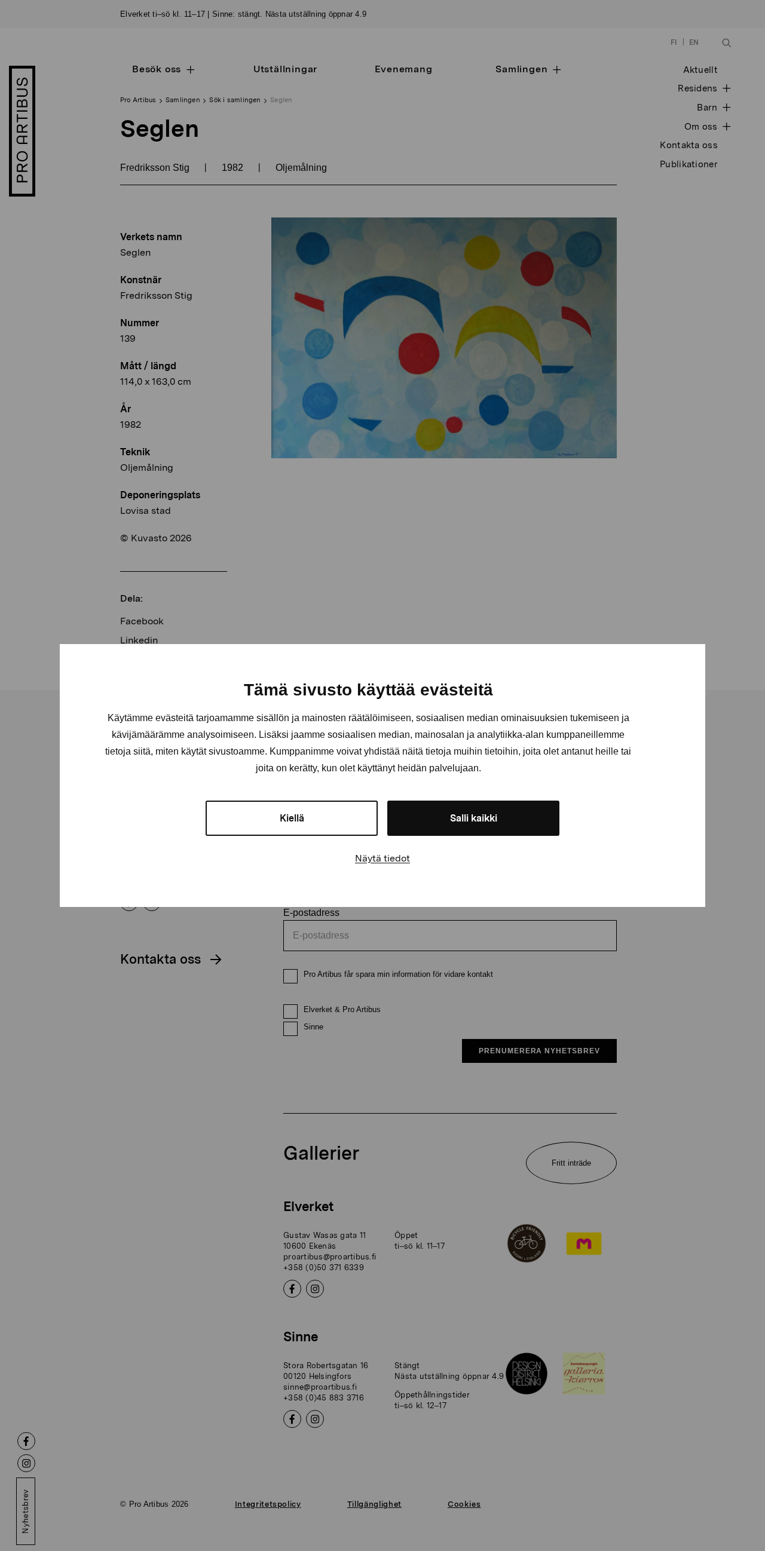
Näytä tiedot (382, 858)
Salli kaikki (473, 818)
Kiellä (292, 818)
